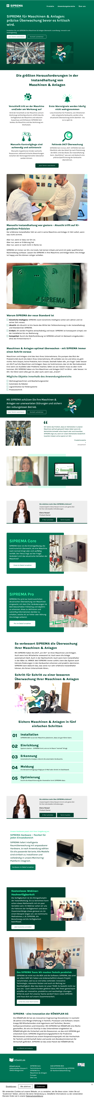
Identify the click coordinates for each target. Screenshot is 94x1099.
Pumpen (33, 1075)
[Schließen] (92, 1084)
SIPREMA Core (35, 1066)
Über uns (33, 1077)
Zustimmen (40, 1086)
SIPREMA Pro (35, 1070)
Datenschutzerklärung (34, 1096)
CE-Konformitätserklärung (60, 1070)
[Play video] (47, 698)
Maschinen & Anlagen (38, 1073)
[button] (50, 6)
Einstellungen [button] (11, 1086)
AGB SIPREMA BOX (57, 1066)
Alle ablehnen (25, 1086)
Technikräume (35, 1068)
